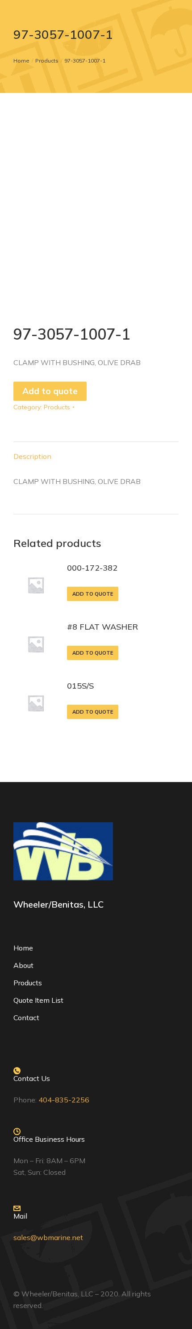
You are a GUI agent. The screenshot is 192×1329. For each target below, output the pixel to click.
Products (57, 407)
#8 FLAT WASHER (102, 627)
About (23, 965)
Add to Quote (92, 594)
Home (23, 947)
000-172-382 (92, 568)
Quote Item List (38, 1000)
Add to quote (50, 391)
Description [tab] (32, 456)
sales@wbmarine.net (48, 1237)
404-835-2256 (63, 1099)
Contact (26, 1017)
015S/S (80, 686)
